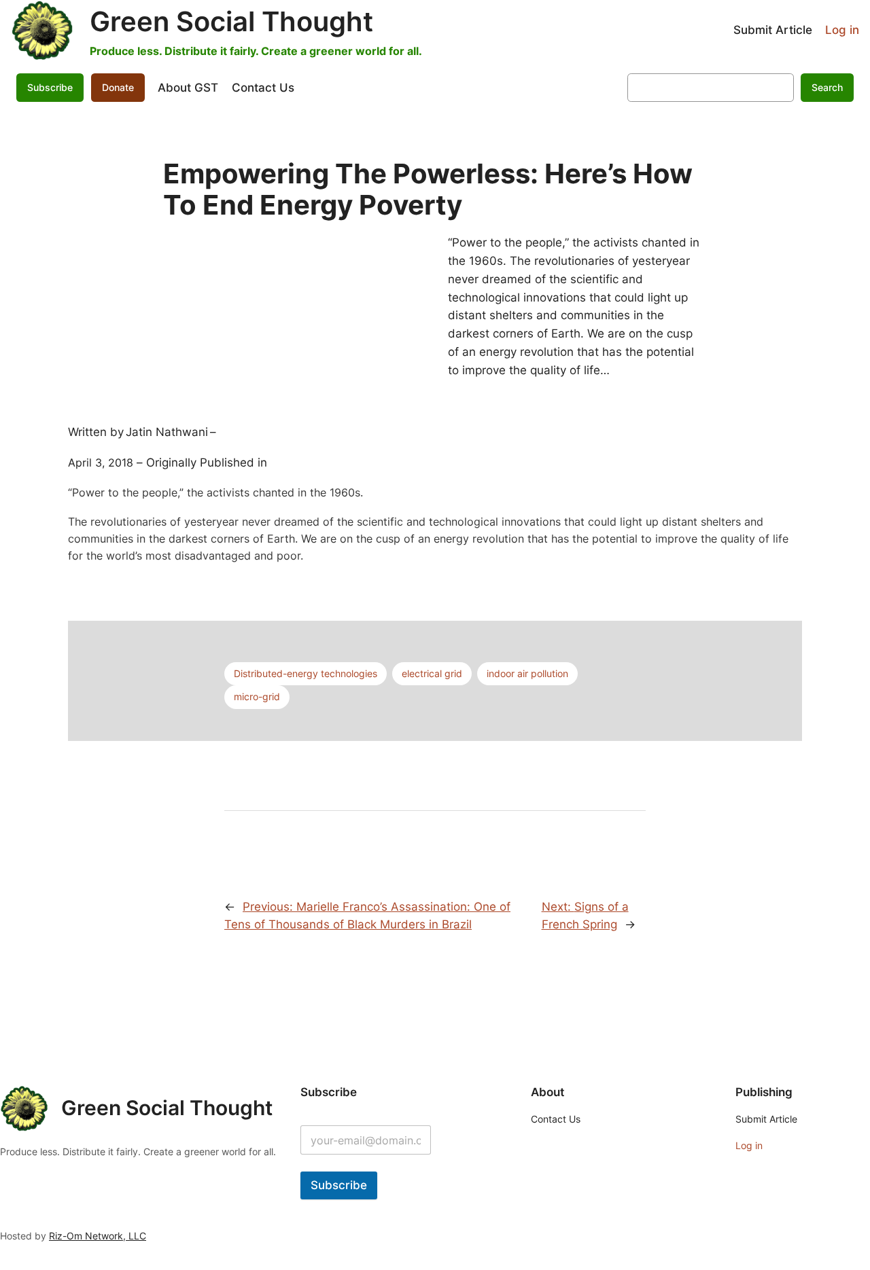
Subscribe (339, 1185)
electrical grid (432, 673)
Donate (118, 87)
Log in (842, 30)
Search (827, 87)
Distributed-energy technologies (305, 673)
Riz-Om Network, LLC (97, 1235)
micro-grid (257, 696)
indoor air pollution (527, 673)
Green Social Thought (231, 21)
